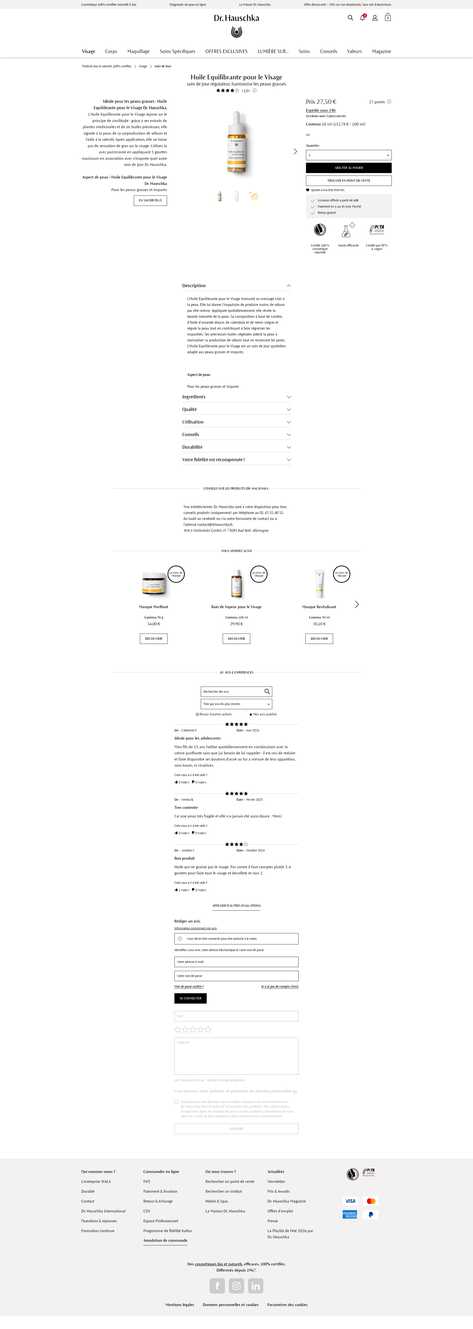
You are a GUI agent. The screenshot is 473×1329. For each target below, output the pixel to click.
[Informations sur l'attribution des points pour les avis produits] (254, 90)
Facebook (217, 1286)
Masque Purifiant (153, 607)
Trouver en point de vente (348, 180)
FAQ (146, 1181)
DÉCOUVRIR (153, 638)
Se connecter (191, 998)
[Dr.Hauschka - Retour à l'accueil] (236, 26)
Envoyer (236, 1129)
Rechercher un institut (223, 1191)
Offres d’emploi (280, 1211)
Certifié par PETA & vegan (377, 247)
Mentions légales (180, 1305)
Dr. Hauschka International (103, 1211)
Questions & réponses (99, 1221)
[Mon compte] (375, 16)
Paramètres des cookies (287, 1305)
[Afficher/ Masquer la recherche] (350, 16)
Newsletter (276, 1181)
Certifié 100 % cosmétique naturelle (320, 249)
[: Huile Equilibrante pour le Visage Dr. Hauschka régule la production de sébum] (236, 195)
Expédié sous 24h (321, 110)
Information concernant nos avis (195, 928)
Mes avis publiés (265, 714)
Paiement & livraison (160, 1191)
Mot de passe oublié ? (188, 986)
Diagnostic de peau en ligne (188, 4)
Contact (87, 1201)
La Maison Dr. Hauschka (254, 4)
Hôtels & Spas (216, 1201)
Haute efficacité (348, 245)
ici (295, 1091)
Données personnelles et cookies (231, 1305)
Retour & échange (158, 1201)
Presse (273, 1221)
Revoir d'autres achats (216, 714)
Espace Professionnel (160, 1221)
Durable (88, 1191)
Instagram (236, 1286)
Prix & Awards (279, 1191)
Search (267, 691)
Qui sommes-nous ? (98, 1172)
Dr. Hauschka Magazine (287, 1201)
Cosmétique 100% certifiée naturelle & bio (108, 4)
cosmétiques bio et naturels (218, 1264)
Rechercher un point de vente (229, 1181)
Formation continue (98, 1231)
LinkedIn (255, 1286)
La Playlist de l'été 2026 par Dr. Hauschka (290, 1234)
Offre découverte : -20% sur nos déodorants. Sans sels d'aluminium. (348, 4)
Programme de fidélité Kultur (167, 1231)
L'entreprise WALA (96, 1181)
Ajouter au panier (349, 168)
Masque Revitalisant (319, 607)
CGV (147, 1211)
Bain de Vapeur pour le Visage (236, 607)
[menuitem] (375, 16)
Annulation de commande (165, 1240)
